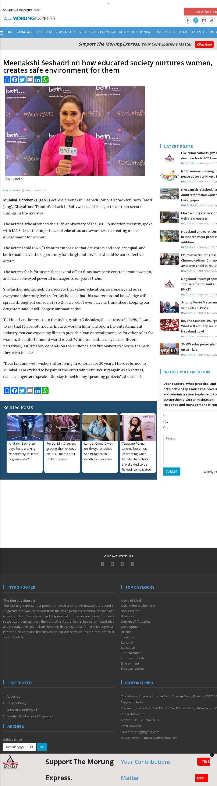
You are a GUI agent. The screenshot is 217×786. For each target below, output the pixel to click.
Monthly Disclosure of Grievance (30, 716)
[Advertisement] (29, 510)
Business (127, 616)
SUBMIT (172, 471)
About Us (13, 696)
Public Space (143, 32)
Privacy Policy (16, 703)
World (123, 32)
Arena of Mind (131, 600)
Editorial (44, 32)
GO (42, 747)
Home (9, 32)
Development (131, 626)
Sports (163, 32)
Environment (130, 663)
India (83, 32)
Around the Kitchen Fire (138, 605)
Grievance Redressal (22, 709)
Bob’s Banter (130, 611)
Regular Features (188, 32)
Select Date (12, 739)
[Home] (29, 18)
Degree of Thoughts (136, 621)
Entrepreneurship (133, 658)
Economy (127, 637)
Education (128, 647)
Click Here (204, 44)
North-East (66, 32)
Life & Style (11, 190)
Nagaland (25, 32)
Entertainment (103, 32)
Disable (126, 632)
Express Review (133, 668)
